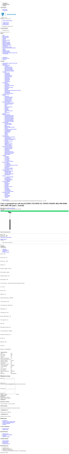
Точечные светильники (9, 93)
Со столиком (7, 160)
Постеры (6, 108)
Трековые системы (6, 50)
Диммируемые (7, 74)
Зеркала (6, 104)
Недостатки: (2, 393)
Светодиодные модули (9, 151)
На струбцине (7, 196)
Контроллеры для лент (9, 153)
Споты (4, 48)
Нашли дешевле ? (3, 239)
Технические (7, 77)
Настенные (7, 83)
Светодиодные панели (9, 117)
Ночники (6, 89)
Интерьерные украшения (9, 70)
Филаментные (7, 73)
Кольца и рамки (8, 137)
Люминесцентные (8, 76)
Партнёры (4, 435)
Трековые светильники (9, 170)
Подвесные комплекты (9, 139)
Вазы (6, 105)
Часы (6, 111)
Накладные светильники (9, 85)
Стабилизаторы (7, 131)
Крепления (7, 142)
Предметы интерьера (6, 43)
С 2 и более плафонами (9, 161)
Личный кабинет (6, 440)
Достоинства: (2, 388)
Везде (4, 35)
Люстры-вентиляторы (9, 97)
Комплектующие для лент (9, 152)
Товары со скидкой (6, 436)
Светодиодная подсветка (7, 46)
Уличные (6, 182)
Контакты (4, 5)
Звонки (6, 134)
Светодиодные (7, 81)
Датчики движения (8, 124)
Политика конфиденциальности (8, 422)
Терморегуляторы (8, 123)
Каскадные (7, 96)
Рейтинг (2, 394)
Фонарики (7, 187)
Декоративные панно (9, 110)
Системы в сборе (8, 172)
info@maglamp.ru (6, 24)
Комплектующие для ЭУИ (9, 127)
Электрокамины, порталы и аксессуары (10, 52)
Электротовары (5, 53)
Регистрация (5, 9)
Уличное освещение (6, 51)
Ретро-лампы (7, 72)
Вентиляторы (7, 126)
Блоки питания (7, 154)
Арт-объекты (7, 112)
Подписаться (3, 399)
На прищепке (7, 193)
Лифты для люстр (8, 144)
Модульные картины (8, 103)
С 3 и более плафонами (9, 176)
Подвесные (7, 86)
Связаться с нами (6, 428)
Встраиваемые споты (9, 179)
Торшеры (4, 49)
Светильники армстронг (9, 115)
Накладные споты (8, 178)
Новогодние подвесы (9, 67)
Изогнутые (7, 156)
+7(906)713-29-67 (6, 22)
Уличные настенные (8, 186)
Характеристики (6, 250)
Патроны (6, 140)
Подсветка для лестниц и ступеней (11, 165)
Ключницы (7, 109)
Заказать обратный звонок (7, 20)
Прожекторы (7, 183)
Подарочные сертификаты (7, 434)
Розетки (6, 128)
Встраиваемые (7, 92)
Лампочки (4, 38)
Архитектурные (8, 190)
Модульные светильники (9, 118)
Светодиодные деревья (9, 69)
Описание (4, 249)
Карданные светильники (9, 121)
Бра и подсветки (6, 36)
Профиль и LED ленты (7, 44)
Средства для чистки (8, 145)
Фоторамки (7, 107)
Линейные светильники (9, 116)
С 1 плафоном (7, 158)
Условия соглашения (6, 423)
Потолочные (7, 84)
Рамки (6, 125)
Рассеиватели (7, 149)
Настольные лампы (6, 40)
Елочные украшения (8, 68)
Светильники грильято (9, 119)
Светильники (5, 45)
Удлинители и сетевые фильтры (10, 129)
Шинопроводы (7, 174)
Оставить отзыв (3, 395)
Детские (6, 194)
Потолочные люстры (8, 100)
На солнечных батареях (9, 191)
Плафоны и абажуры (8, 143)
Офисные (6, 197)
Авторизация (5, 10)
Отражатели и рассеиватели (10, 136)
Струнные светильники (9, 173)
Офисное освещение (6, 114)
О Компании (5, 3)
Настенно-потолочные (9, 87)
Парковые (6, 185)
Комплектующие (6, 37)
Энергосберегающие (8, 75)
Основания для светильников (10, 138)
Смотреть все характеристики (5, 237)
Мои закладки (5, 442)
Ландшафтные (7, 189)
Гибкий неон (7, 150)
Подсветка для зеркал (9, 167)
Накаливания (7, 78)
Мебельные (7, 88)
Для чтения (7, 159)
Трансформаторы (8, 130)
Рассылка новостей (6, 443)
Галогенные (7, 80)
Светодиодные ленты (9, 147)
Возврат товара (5, 429)
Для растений (7, 91)
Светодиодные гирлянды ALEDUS (9, 47)
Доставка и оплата (6, 4)
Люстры (4, 39)
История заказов (6, 441)
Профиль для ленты (8, 148)
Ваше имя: (2, 378)
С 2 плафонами (7, 164)
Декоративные (7, 79)
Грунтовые (7, 184)
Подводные (7, 188)
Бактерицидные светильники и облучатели (13, 90)
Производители (5, 433)
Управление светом (8, 141)
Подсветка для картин (9, 168)
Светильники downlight (9, 120)
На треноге (7, 157)
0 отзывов (2, 210)
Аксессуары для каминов (9, 102)
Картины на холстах (8, 106)
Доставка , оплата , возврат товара (9, 421)
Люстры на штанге (8, 98)
